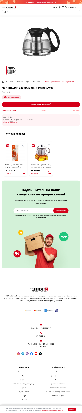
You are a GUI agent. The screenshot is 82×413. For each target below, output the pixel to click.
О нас (58, 372)
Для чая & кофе (23, 82)
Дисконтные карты (58, 376)
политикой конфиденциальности (51, 410)
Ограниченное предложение (46, 2)
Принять (71, 409)
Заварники (37, 82)
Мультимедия (24, 392)
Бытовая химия (24, 372)
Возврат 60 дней (58, 396)
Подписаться (61, 210)
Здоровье (23, 380)
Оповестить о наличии (40, 104)
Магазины (58, 380)
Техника (24, 400)
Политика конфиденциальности (58, 392)
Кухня (11, 82)
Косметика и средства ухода (23, 384)
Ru (54, 16)
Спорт (24, 396)
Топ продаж (29, 2)
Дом (23, 376)
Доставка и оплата (58, 384)
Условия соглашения (58, 388)
